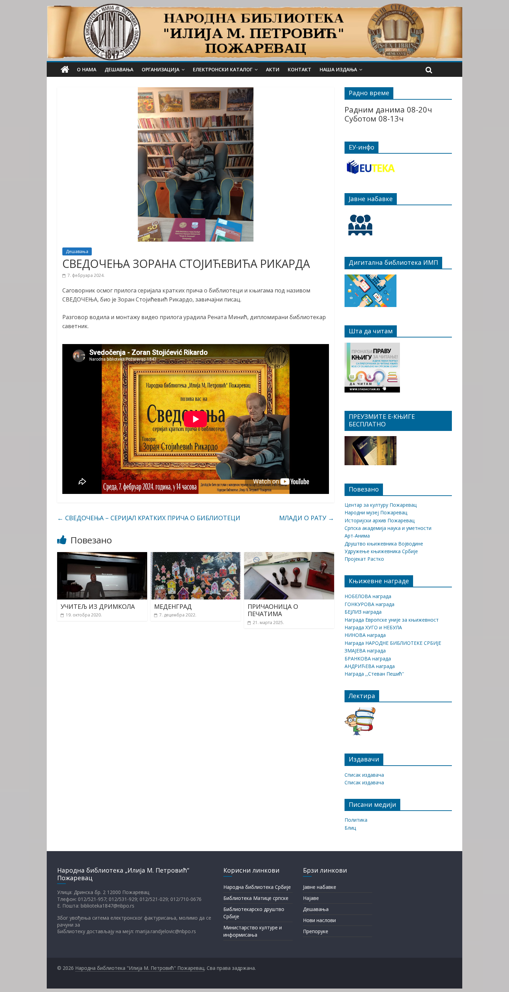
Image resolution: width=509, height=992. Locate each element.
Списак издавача (364, 775)
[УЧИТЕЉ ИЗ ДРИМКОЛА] (102, 556)
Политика (356, 820)
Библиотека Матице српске (255, 898)
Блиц (350, 827)
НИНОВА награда (365, 635)
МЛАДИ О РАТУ (306, 518)
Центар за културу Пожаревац (381, 505)
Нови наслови (319, 920)
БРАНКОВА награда (368, 658)
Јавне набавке (319, 887)
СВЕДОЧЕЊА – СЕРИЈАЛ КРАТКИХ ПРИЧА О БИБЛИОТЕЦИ (148, 518)
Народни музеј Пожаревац (376, 512)
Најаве (311, 898)
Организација (160, 69)
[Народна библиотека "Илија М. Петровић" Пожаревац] (254, 7)
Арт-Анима (357, 535)
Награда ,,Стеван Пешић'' (374, 673)
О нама (86, 69)
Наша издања (338, 69)
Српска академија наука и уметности (388, 528)
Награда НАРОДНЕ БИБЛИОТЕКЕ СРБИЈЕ (393, 643)
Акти (272, 69)
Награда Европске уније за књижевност (392, 619)
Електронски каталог (222, 69)
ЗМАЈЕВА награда (365, 650)
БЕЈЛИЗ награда (363, 611)
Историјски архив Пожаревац (379, 520)
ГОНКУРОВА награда (369, 604)
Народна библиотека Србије (257, 887)
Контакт (299, 69)
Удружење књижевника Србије (381, 551)
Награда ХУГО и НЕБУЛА (373, 627)
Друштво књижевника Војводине (384, 543)
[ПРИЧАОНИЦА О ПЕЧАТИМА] (289, 556)
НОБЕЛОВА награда (368, 596)
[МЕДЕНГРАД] (196, 556)
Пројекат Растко (364, 559)
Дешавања (119, 69)
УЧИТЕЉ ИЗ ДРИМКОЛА (98, 606)
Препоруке (315, 931)
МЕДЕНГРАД (173, 606)
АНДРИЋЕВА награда (370, 666)
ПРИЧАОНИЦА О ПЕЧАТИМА (273, 610)
